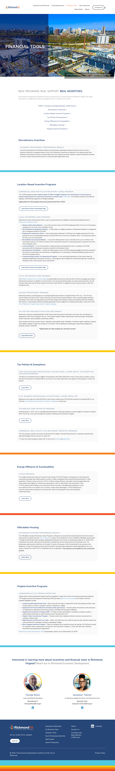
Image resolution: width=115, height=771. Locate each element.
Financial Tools (71, 5)
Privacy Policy (100, 753)
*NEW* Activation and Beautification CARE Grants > (57, 106)
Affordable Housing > (57, 125)
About (87, 9)
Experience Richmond (41, 5)
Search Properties (52, 742)
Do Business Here (57, 5)
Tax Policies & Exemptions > (57, 117)
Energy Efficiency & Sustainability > (57, 121)
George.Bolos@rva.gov (32, 704)
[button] (105, 8)
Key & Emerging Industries (55, 736)
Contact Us (75, 729)
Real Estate (78, 9)
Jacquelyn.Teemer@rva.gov (82, 704)
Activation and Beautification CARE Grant (76, 735)
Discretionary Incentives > (57, 110)
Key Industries (84, 5)
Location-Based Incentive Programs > (57, 113)
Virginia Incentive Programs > (57, 129)
